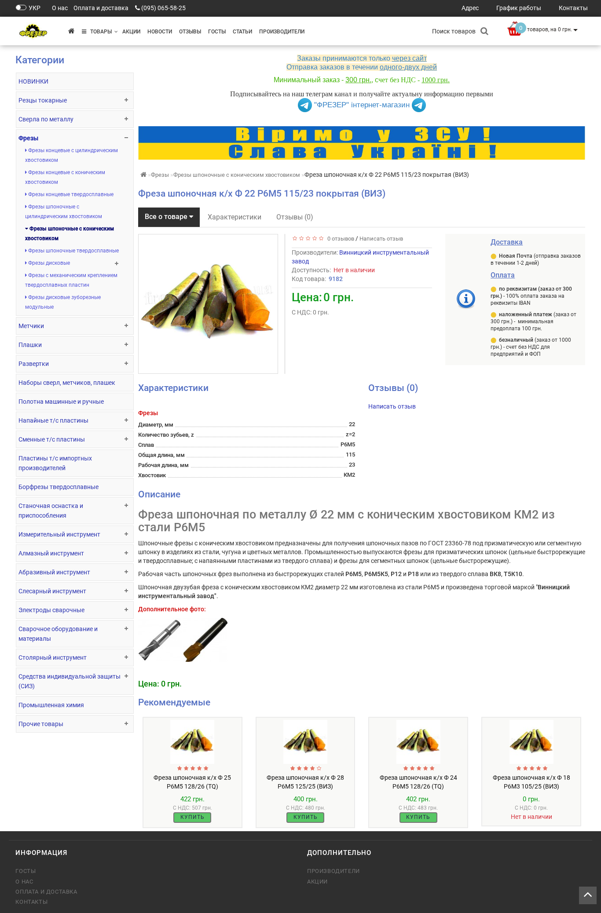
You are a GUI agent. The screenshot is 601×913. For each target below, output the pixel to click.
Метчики (31, 325)
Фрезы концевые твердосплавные (70, 194)
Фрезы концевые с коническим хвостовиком (65, 177)
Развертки (33, 363)
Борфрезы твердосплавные (58, 486)
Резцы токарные (42, 100)
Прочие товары (40, 723)
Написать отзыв (381, 238)
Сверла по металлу (45, 119)
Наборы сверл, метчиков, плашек (66, 382)
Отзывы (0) (294, 217)
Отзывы (190, 32)
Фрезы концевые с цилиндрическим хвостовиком (71, 155)
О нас (24, 881)
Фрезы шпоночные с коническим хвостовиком (69, 233)
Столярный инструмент (52, 657)
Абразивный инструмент (54, 572)
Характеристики (234, 217)
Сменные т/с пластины (51, 439)
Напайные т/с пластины (53, 420)
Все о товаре (167, 216)
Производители (281, 32)
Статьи (242, 32)
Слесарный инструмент (52, 591)
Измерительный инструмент (59, 534)
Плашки (30, 344)
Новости (159, 32)
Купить (192, 817)
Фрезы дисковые (48, 263)
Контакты (31, 901)
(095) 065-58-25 (163, 7)
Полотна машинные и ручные (61, 401)
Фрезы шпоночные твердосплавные (73, 251)
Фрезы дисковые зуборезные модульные (63, 302)
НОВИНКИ (33, 81)
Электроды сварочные (51, 610)
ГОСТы (217, 32)
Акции (131, 32)
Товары (99, 32)
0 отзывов (339, 238)
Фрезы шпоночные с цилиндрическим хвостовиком (63, 211)
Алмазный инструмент (51, 553)
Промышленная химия (51, 704)
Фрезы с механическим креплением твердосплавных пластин (71, 280)
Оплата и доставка (46, 891)
